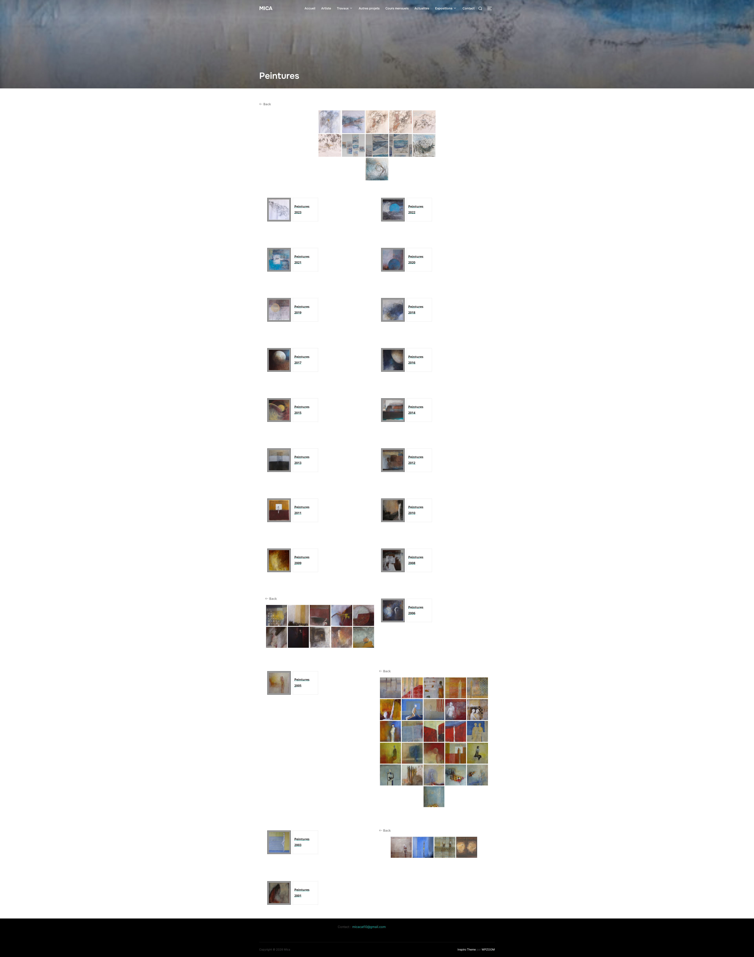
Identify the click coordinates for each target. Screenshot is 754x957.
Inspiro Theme (467, 949)
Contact (469, 8)
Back (267, 104)
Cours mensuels (397, 8)
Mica (265, 8)
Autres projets (369, 8)
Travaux (343, 8)
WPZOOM (488, 949)
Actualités (422, 8)
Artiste (326, 8)
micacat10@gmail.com (369, 927)
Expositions (443, 8)
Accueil (310, 8)
